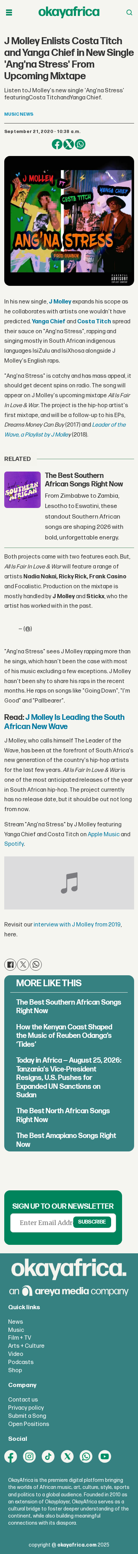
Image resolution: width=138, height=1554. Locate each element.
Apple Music (104, 834)
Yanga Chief (49, 321)
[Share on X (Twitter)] (68, 144)
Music (16, 1330)
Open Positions (28, 1424)
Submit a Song (27, 1416)
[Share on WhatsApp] (80, 144)
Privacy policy (26, 1407)
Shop (15, 1370)
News (15, 1321)
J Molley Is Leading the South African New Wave (64, 722)
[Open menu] (9, 12)
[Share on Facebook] (57, 144)
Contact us (23, 1399)
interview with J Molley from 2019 (77, 924)
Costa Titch (94, 321)
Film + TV (19, 1337)
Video (15, 1354)
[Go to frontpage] (69, 12)
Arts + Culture (26, 1346)
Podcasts (21, 1362)
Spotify (14, 844)
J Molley (60, 301)
